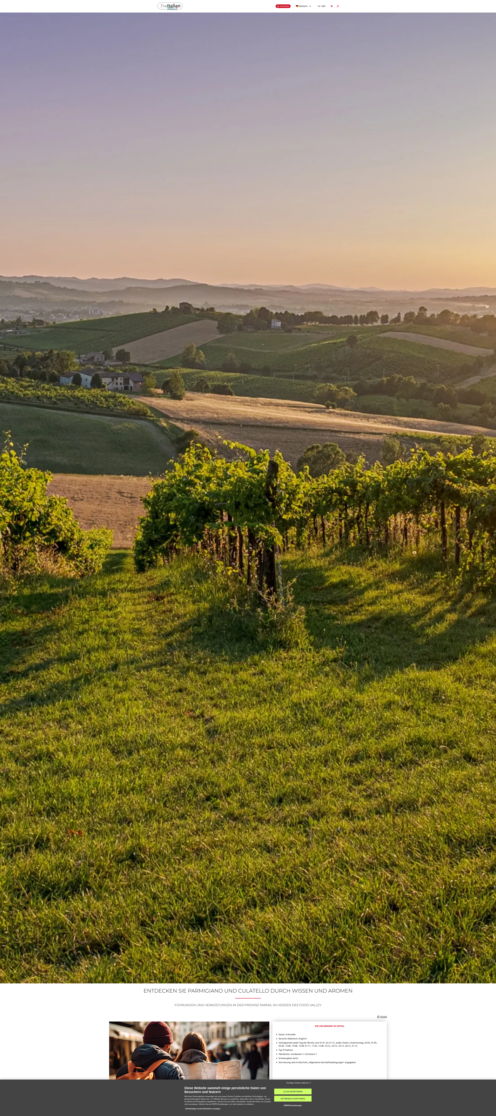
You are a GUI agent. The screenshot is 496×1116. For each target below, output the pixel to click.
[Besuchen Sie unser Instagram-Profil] (338, 6)
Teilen (383, 1016)
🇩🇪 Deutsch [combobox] (301, 6)
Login (323, 6)
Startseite (284, 6)
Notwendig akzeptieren (293, 1099)
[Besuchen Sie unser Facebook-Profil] (332, 6)
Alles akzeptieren (292, 1092)
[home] (170, 6)
